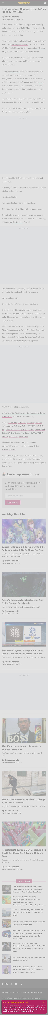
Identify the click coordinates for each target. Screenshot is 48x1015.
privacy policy (8, 1009)
